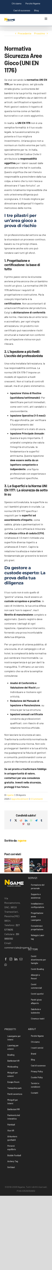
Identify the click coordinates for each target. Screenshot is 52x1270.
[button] (6, 865)
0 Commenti (36, 798)
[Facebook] (5, 959)
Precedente (24, 33)
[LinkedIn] (15, 959)
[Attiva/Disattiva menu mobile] (46, 18)
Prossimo (39, 33)
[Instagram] (10, 959)
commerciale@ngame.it (18, 947)
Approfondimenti (20, 798)
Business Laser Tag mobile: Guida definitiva (35, 869)
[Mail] (20, 959)
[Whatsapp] (5, 964)
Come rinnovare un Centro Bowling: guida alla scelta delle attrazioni (9, 864)
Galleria (16, 864)
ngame (10, 795)
